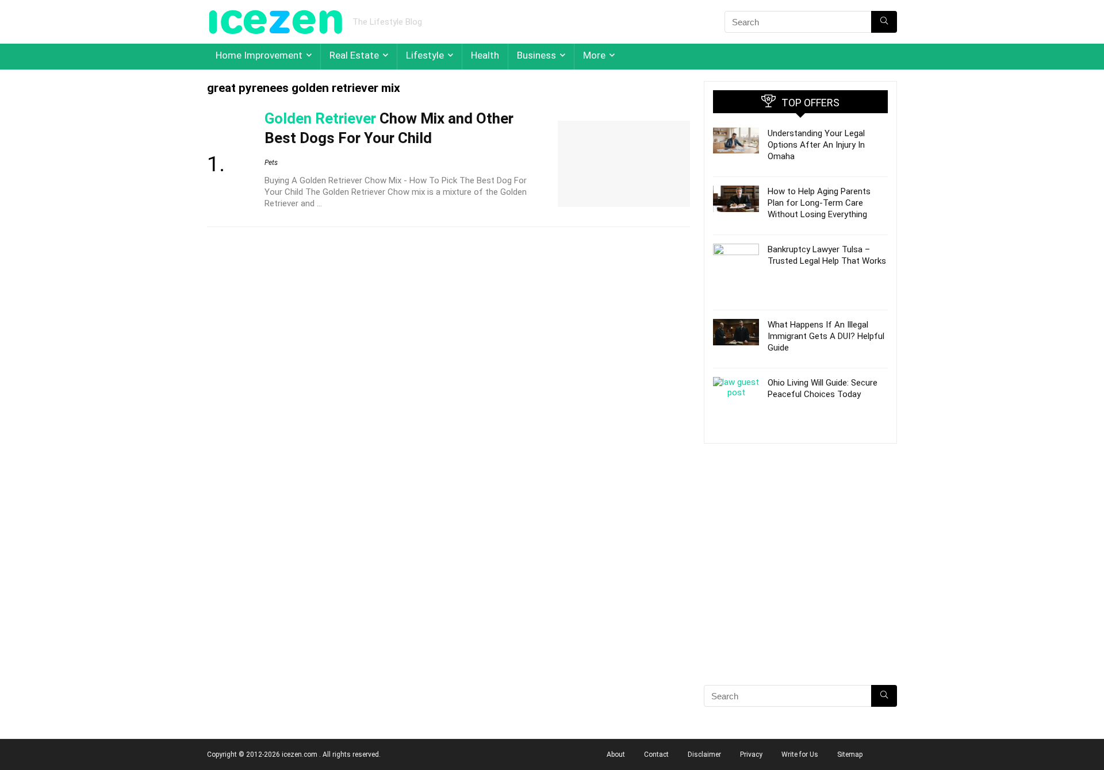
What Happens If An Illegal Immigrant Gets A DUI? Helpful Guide (826, 336)
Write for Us (799, 754)
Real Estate (354, 55)
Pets (271, 163)
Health (485, 55)
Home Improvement (259, 55)
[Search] (884, 22)
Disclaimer (704, 754)
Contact (656, 754)
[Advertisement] (800, 584)
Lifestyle (425, 55)
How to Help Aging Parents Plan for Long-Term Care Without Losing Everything (819, 203)
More (594, 55)
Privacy (751, 754)
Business (536, 55)
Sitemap (849, 754)
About (616, 754)
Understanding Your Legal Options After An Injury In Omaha (816, 144)
